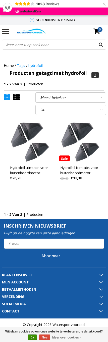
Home (9, 65)
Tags (21, 65)
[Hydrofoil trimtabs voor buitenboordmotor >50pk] (79, 141)
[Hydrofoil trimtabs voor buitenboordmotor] (29, 141)
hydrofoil (35, 65)
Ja (32, 337)
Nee (44, 337)
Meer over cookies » (66, 337)
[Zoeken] (100, 44)
